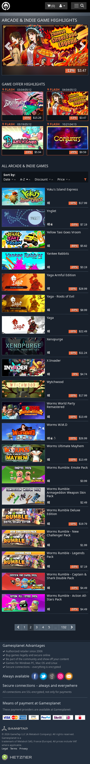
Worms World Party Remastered (61, 405)
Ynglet (51, 211)
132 (63, 627)
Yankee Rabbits (58, 253)
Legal (5, 748)
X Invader (54, 360)
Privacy (23, 748)
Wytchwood (55, 382)
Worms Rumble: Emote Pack (67, 467)
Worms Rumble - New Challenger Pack (63, 533)
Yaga (50, 318)
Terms (13, 748)
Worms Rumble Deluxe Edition (63, 512)
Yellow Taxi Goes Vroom (64, 232)
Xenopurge (55, 339)
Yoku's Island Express (62, 189)
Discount (41, 179)
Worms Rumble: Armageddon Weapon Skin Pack (66, 492)
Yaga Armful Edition (61, 275)
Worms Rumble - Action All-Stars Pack (67, 597)
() (52, 6)
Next (82, 46)
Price (61, 179)
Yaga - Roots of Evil (60, 296)
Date (7, 179)
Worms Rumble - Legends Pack (66, 555)
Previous (7, 46)
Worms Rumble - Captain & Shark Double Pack (67, 576)
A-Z (23, 179)
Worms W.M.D (57, 425)
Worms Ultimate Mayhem (65, 446)
